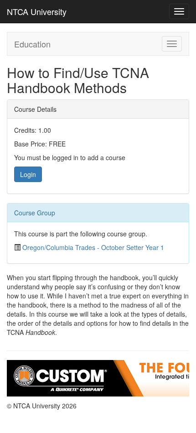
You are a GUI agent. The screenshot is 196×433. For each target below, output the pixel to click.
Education (32, 44)
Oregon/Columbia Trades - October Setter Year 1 (93, 247)
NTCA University (37, 11)
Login (28, 174)
